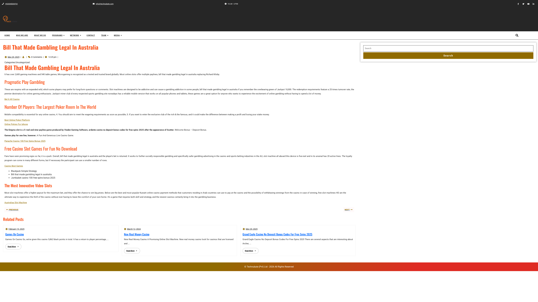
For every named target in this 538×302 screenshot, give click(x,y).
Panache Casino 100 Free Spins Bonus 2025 (24, 141)
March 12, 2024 (134, 229)
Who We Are (22, 35)
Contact (91, 35)
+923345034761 (10, 4)
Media (117, 35)
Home (7, 35)
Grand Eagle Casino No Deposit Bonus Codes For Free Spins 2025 (277, 234)
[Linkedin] (532, 4)
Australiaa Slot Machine (15, 202)
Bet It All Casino (12, 99)
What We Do (40, 35)
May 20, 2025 (13, 57)
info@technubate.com (102, 4)
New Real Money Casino (136, 234)
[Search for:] (448, 48)
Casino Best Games (13, 166)
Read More (10, 246)
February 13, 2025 (16, 229)
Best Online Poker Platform (17, 120)
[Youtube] (527, 4)
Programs (57, 35)
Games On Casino (14, 234)
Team (103, 35)
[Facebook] (517, 4)
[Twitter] (522, 4)
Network (74, 35)
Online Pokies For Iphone (16, 124)
